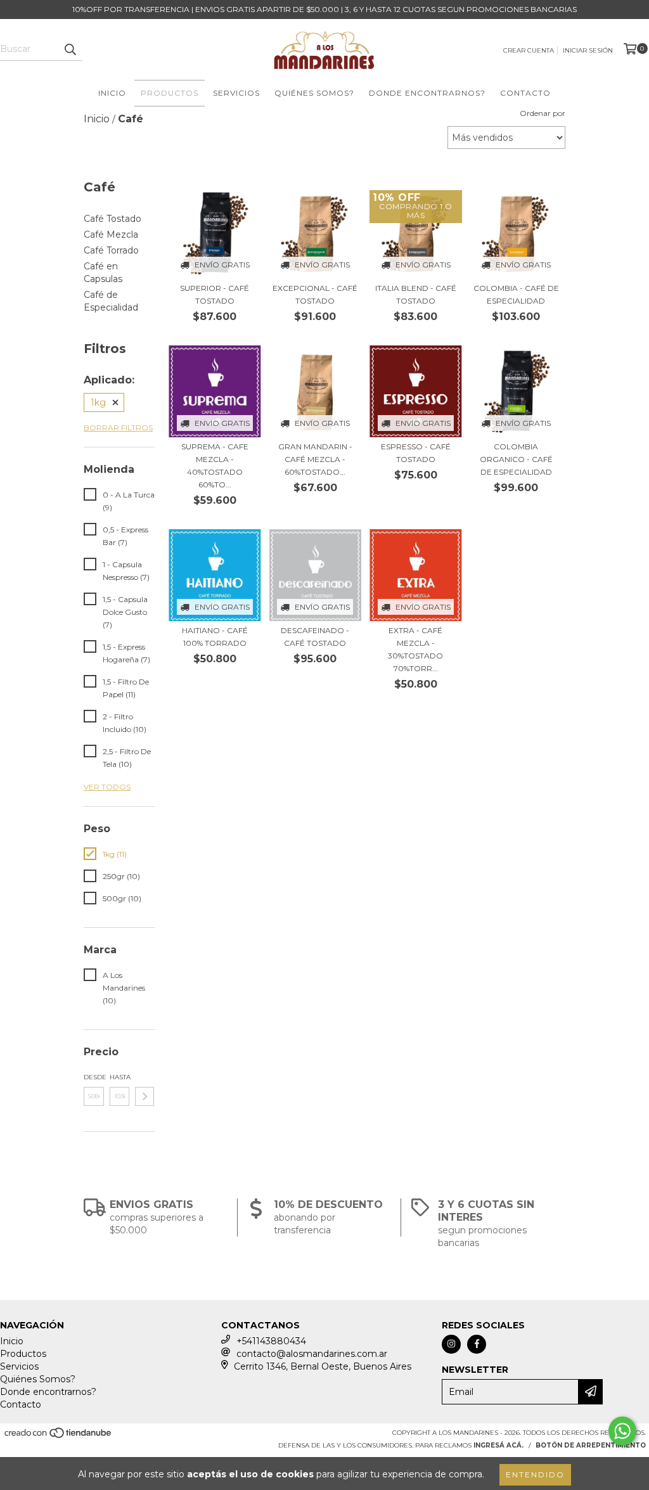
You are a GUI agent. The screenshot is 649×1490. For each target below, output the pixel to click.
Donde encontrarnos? (427, 93)
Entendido (535, 1474)
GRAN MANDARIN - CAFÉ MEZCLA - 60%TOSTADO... (315, 459)
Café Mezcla (111, 234)
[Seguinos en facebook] (476, 1344)
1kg (98, 402)
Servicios (236, 93)
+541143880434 (271, 1341)
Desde (94, 1077)
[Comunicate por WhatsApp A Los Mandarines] (622, 1431)
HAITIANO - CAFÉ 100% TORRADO (215, 637)
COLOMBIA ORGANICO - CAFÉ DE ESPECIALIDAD (516, 459)
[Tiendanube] (58, 1436)
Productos (169, 93)
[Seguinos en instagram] (451, 1344)
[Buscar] (69, 49)
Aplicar (144, 1096)
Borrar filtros (118, 427)
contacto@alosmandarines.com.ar (311, 1353)
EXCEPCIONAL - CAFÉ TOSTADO (315, 294)
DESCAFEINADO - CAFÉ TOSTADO (315, 637)
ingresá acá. (498, 1445)
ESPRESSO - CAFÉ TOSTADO (416, 453)
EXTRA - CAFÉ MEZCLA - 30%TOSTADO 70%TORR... (415, 649)
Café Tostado (112, 218)
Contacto (525, 93)
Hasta (120, 1077)
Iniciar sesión (588, 50)
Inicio (112, 93)
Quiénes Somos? (314, 93)
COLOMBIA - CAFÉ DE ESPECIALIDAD (516, 294)
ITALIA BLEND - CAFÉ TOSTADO (415, 294)
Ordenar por (542, 113)
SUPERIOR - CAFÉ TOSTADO (214, 294)
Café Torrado (111, 250)
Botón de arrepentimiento (591, 1445)
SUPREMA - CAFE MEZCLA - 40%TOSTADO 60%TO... (214, 465)
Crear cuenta (528, 50)
